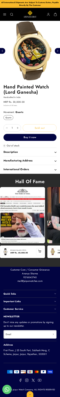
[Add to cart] (39, 251)
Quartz (8, 117)
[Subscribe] (53, 334)
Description (10, 152)
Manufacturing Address (18, 160)
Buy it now (30, 137)
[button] (4, 14)
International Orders (16, 169)
